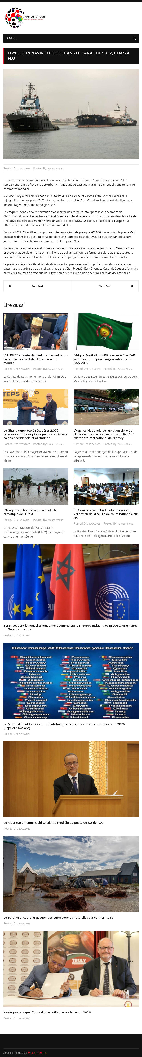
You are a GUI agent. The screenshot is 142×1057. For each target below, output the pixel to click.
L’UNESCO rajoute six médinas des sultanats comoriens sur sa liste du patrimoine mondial (35, 359)
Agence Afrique (55, 168)
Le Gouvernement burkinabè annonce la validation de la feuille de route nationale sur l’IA (106, 513)
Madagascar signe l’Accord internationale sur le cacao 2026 (47, 1012)
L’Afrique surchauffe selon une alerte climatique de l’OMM (30, 512)
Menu (12, 38)
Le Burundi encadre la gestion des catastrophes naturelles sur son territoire (58, 917)
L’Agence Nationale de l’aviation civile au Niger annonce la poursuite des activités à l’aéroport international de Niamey (104, 434)
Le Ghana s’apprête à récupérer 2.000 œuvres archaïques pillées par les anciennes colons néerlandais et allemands (35, 434)
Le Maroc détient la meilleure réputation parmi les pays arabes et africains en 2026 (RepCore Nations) (64, 726)
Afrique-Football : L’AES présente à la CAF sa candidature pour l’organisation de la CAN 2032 (104, 359)
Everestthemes (37, 1053)
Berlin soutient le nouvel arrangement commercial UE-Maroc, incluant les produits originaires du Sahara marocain (70, 627)
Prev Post (37, 286)
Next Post (105, 286)
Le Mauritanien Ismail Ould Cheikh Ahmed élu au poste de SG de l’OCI (53, 823)
